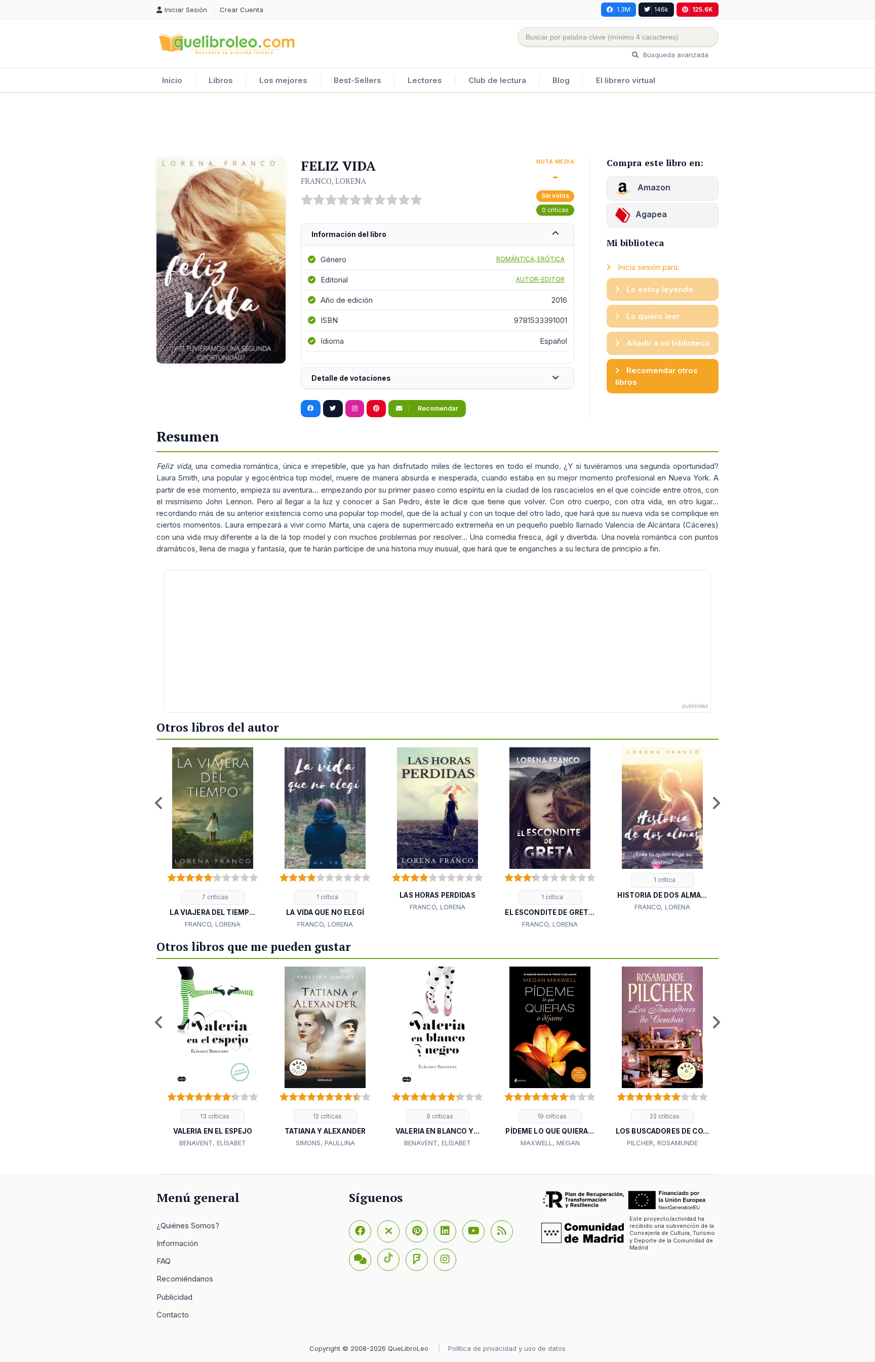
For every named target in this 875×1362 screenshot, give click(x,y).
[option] (212, 838)
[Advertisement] (437, 126)
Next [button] (716, 803)
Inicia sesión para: (648, 267)
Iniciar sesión (187, 10)
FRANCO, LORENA (333, 181)
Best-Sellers (357, 80)
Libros (221, 80)
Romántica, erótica (530, 259)
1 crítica (326, 897)
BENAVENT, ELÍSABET (212, 1143)
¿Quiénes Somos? (187, 1225)
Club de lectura (497, 80)
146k (661, 9)
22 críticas (664, 1116)
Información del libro (348, 234)
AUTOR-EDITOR (540, 279)
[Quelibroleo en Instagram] (354, 408)
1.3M (623, 9)
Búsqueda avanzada (674, 55)
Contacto (172, 1314)
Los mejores (283, 80)
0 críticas (555, 210)
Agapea (651, 214)
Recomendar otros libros (656, 376)
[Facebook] (360, 1231)
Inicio (172, 80)
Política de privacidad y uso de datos (507, 1348)
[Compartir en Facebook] (311, 408)
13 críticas (213, 1116)
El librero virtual (625, 80)
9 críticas (439, 1116)
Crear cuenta (241, 10)
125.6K (702, 9)
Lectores (425, 80)
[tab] (437, 235)
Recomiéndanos (184, 1279)
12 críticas (326, 1116)
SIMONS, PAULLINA (325, 1143)
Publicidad (174, 1297)
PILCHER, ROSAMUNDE (662, 1143)
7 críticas (214, 897)
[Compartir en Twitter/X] (333, 408)
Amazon (652, 187)
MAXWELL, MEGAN (550, 1143)
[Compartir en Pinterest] (376, 408)
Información (177, 1243)
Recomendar (437, 408)
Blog (561, 80)
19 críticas (551, 1116)
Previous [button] (159, 803)
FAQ (163, 1261)
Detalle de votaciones (351, 378)
